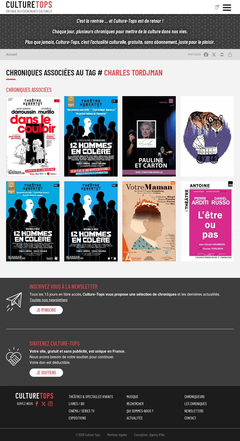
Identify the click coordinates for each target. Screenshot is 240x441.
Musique (132, 396)
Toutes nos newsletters (49, 300)
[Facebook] (37, 404)
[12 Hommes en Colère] (91, 136)
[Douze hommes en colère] (33, 221)
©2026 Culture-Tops (87, 435)
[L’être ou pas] (207, 221)
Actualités (134, 417)
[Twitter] (43, 404)
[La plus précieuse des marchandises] (207, 136)
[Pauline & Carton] (149, 136)
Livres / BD (76, 403)
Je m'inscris (46, 310)
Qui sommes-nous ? (140, 410)
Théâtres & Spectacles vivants (91, 396)
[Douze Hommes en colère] (91, 221)
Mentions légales (117, 435)
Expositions (77, 417)
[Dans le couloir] (33, 136)
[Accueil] (29, 7)
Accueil (11, 54)
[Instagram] (50, 404)
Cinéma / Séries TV (81, 410)
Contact (190, 417)
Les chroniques (195, 403)
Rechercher (135, 403)
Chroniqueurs (194, 396)
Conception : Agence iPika (149, 435)
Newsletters (193, 410)
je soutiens (46, 372)
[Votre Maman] (149, 221)
